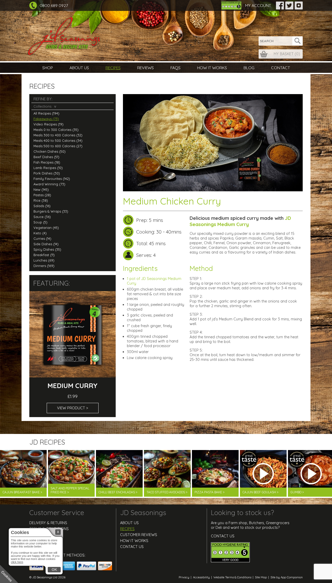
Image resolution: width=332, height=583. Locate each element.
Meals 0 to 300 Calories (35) (56, 130)
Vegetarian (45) (46, 228)
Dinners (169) (43, 266)
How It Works (212, 67)
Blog (249, 67)
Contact (280, 67)
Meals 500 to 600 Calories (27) (57, 146)
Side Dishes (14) (46, 244)
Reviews (145, 67)
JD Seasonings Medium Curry (240, 221)
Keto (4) (40, 233)
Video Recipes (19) (48, 124)
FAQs (175, 67)
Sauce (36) (42, 217)
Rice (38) (40, 200)
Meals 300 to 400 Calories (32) (57, 135)
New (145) (41, 189)
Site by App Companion (287, 577)
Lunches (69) (43, 260)
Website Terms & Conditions (232, 577)
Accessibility (201, 577)
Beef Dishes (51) (46, 157)
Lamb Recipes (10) (48, 168)
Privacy (184, 577)
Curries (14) (42, 238)
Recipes (113, 67)
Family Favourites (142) (51, 179)
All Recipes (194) (46, 113)
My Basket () (287, 54)
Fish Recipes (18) (46, 162)
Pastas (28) (42, 195)
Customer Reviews (138, 534)
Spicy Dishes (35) (47, 249)
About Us (79, 67)
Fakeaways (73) (46, 119)
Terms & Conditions (49, 528)
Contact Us (41, 546)
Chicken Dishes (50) (49, 151)
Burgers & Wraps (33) (50, 211)
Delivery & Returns (48, 523)
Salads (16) (42, 206)
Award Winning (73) (49, 184)
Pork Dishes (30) (46, 173)
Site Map (261, 577)
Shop (47, 67)
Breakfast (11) (44, 255)
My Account (258, 5)
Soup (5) (40, 222)
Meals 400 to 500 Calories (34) (57, 140)
